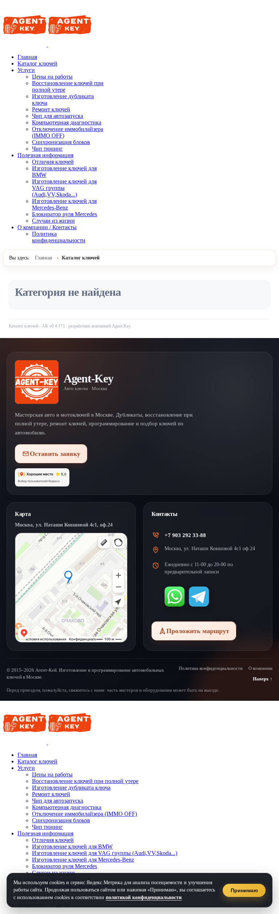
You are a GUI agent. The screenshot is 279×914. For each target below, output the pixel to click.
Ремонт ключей (51, 109)
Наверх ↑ (262, 678)
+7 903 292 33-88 (185, 535)
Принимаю (244, 890)
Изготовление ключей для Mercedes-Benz (64, 204)
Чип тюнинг (47, 149)
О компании (260, 668)
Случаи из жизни (53, 221)
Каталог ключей (37, 63)
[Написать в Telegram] (199, 597)
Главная (27, 57)
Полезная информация (45, 155)
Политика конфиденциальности (58, 237)
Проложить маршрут (197, 631)
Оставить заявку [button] (55, 453)
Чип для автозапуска (57, 116)
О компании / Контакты (47, 227)
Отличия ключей (53, 162)
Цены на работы (52, 76)
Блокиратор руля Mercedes (64, 214)
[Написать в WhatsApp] (175, 597)
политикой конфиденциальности (144, 897)
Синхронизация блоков (61, 142)
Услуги (26, 70)
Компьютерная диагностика (66, 122)
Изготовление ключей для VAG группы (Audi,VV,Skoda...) (64, 188)
